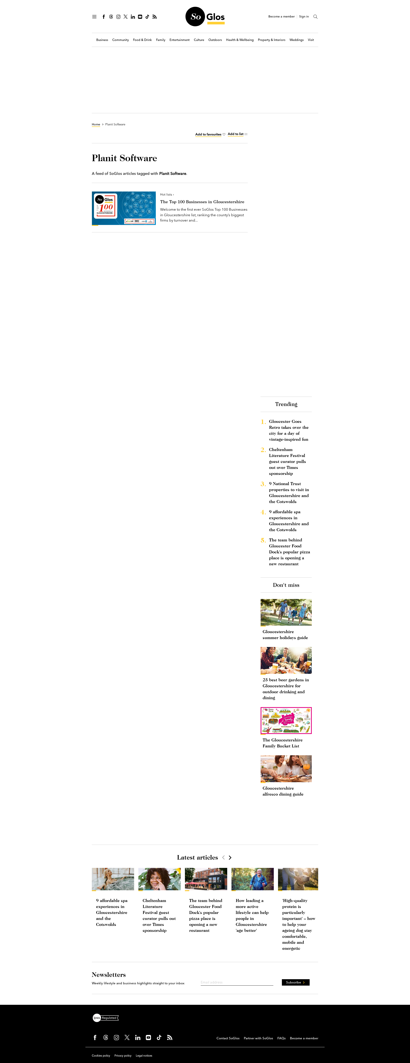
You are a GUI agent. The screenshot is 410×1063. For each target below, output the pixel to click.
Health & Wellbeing (240, 40)
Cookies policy (101, 1055)
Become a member (281, 16)
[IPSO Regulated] (107, 1017)
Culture (199, 40)
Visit (311, 40)
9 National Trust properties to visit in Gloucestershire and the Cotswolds (289, 492)
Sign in (304, 16)
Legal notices (144, 1055)
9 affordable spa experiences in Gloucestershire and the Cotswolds (289, 520)
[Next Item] (230, 857)
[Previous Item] (223, 857)
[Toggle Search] (315, 16)
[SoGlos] (205, 16)
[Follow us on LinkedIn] (132, 16)
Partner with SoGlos (258, 1038)
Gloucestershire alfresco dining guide (283, 791)
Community (120, 40)
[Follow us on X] (125, 16)
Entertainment (180, 40)
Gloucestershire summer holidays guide (285, 634)
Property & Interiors (271, 40)
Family (160, 40)
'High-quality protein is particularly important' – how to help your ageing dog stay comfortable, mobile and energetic (298, 924)
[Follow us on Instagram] (118, 16)
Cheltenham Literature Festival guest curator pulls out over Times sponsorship (287, 461)
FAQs (281, 1038)
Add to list (235, 134)
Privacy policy (123, 1055)
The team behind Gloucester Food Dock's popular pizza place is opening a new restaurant (289, 551)
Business (102, 40)
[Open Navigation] (94, 16)
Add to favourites (208, 134)
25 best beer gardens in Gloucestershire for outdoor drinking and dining (286, 688)
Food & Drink (142, 40)
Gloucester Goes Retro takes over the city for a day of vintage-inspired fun (289, 430)
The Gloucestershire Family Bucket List (283, 742)
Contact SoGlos (228, 1038)
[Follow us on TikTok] (147, 16)
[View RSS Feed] (154, 16)
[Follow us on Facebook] (103, 16)
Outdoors (215, 40)
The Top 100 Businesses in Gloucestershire (202, 201)
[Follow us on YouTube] (140, 16)
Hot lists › (167, 194)
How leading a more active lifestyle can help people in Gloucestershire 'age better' (252, 915)
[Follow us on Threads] (111, 16)
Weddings (297, 40)
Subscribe (293, 982)
